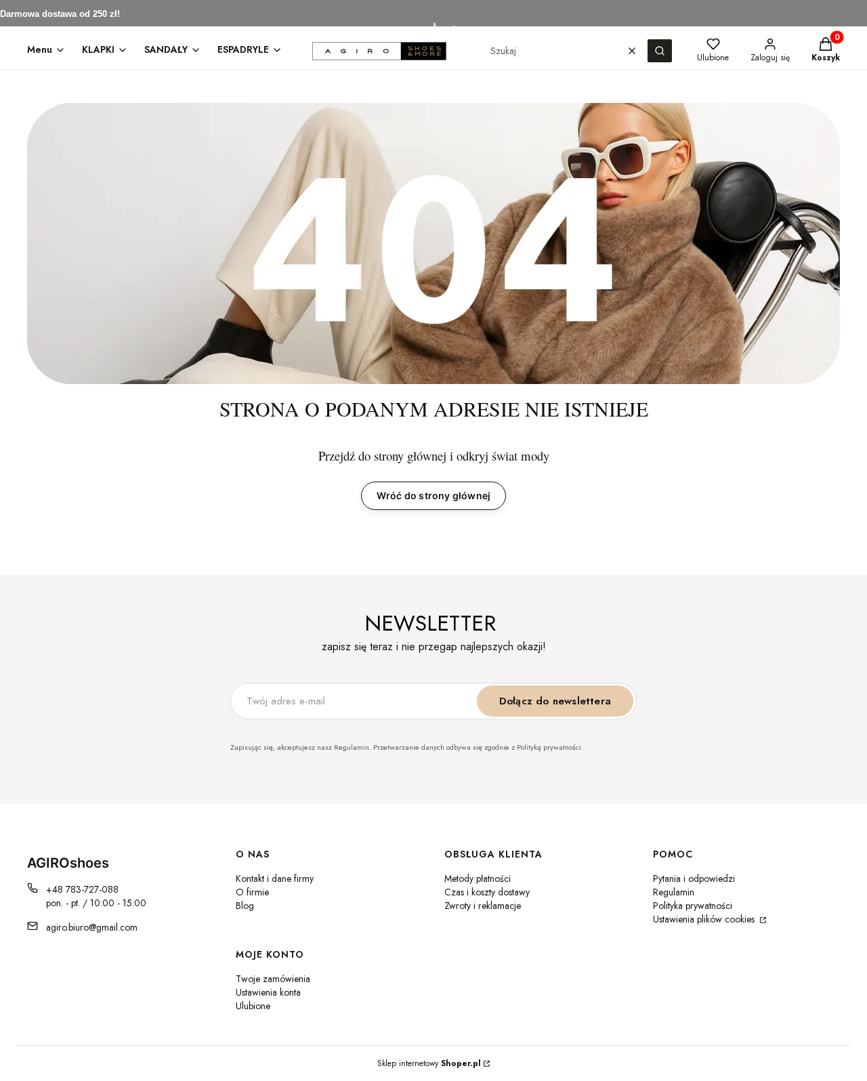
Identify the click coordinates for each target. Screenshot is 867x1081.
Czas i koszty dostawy (487, 892)
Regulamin (673, 892)
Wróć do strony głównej (433, 495)
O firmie (252, 892)
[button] (660, 50)
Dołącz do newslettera (555, 701)
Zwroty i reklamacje (482, 905)
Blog (245, 905)
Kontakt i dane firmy (275, 878)
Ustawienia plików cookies (705, 919)
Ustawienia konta (268, 992)
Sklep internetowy (429, 1063)
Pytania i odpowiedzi (694, 878)
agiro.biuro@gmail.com (92, 927)
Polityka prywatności (692, 905)
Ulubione (253, 1006)
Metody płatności (477, 878)
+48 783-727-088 (82, 889)
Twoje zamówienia (273, 978)
